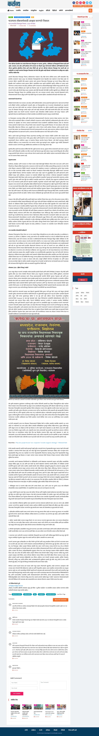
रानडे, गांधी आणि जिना (78, 259)
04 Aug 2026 (84, 151)
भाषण (83, 173)
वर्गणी (26, 730)
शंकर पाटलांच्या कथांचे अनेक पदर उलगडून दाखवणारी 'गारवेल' (85, 139)
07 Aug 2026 (84, 142)
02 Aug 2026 (84, 160)
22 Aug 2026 (84, 94)
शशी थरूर (83, 168)
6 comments (32, 26)
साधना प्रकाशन (88, 6)
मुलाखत (77, 293)
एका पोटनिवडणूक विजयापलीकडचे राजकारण (86, 147)
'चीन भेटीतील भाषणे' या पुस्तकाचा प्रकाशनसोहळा (85, 175)
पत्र (82, 163)
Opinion (84, 116)
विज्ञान (82, 302)
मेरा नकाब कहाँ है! (84, 109)
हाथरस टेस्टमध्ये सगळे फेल (38, 712)
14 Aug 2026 (84, 122)
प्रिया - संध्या (83, 90)
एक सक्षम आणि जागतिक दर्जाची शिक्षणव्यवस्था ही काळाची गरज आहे (85, 167)
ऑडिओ (48, 10)
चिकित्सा (10, 17)
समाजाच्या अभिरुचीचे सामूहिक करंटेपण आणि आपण (15, 713)
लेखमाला (87, 302)
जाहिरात (33, 730)
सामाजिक (25, 10)
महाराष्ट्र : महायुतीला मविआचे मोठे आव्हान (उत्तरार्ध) (86, 43)
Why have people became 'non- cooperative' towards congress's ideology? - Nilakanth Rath (41, 442)
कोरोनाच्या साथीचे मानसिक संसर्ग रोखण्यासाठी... (25, 713)
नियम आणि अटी (72, 730)
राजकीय (18, 10)
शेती (81, 296)
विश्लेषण (83, 31)
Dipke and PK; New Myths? (85, 118)
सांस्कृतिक (34, 10)
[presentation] (89, 17)
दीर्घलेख (82, 293)
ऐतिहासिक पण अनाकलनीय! (86, 33)
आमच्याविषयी (69, 10)
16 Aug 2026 (84, 113)
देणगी (40, 730)
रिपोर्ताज (87, 293)
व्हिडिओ (54, 10)
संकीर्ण (61, 10)
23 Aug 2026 (84, 85)
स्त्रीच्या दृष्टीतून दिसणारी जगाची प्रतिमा (85, 100)
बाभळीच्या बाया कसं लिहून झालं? (86, 157)
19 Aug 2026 (84, 103)
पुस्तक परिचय (84, 97)
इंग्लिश (77, 296)
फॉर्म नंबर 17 (83, 81)
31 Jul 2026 (84, 170)
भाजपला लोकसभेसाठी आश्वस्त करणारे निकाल (85, 62)
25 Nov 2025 (84, 28)
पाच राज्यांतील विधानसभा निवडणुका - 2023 (22, 17)
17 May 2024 (84, 56)
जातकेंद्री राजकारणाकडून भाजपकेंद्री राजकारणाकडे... (86, 24)
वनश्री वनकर (84, 84)
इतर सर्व (89, 131)
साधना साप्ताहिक (78, 6)
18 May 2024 (84, 47)
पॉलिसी (63, 730)
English (41, 10)
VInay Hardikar (85, 121)
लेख (32, 17)
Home (11, 10)
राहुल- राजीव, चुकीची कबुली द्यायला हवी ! (61, 712)
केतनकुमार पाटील (85, 150)
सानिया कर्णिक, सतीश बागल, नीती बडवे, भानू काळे (86, 179)
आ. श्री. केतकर (84, 141)
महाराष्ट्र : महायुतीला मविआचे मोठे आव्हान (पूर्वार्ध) (86, 52)
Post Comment (16, 693)
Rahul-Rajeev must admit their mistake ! (50, 712)
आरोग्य (85, 296)
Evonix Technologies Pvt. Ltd (47, 733)
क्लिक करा (83, 280)
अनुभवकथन (84, 79)
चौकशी (55, 730)
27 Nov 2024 (84, 37)
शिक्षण (77, 299)
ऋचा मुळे (83, 102)
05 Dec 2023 (22, 26)
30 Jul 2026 (84, 180)
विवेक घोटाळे (13, 26)
